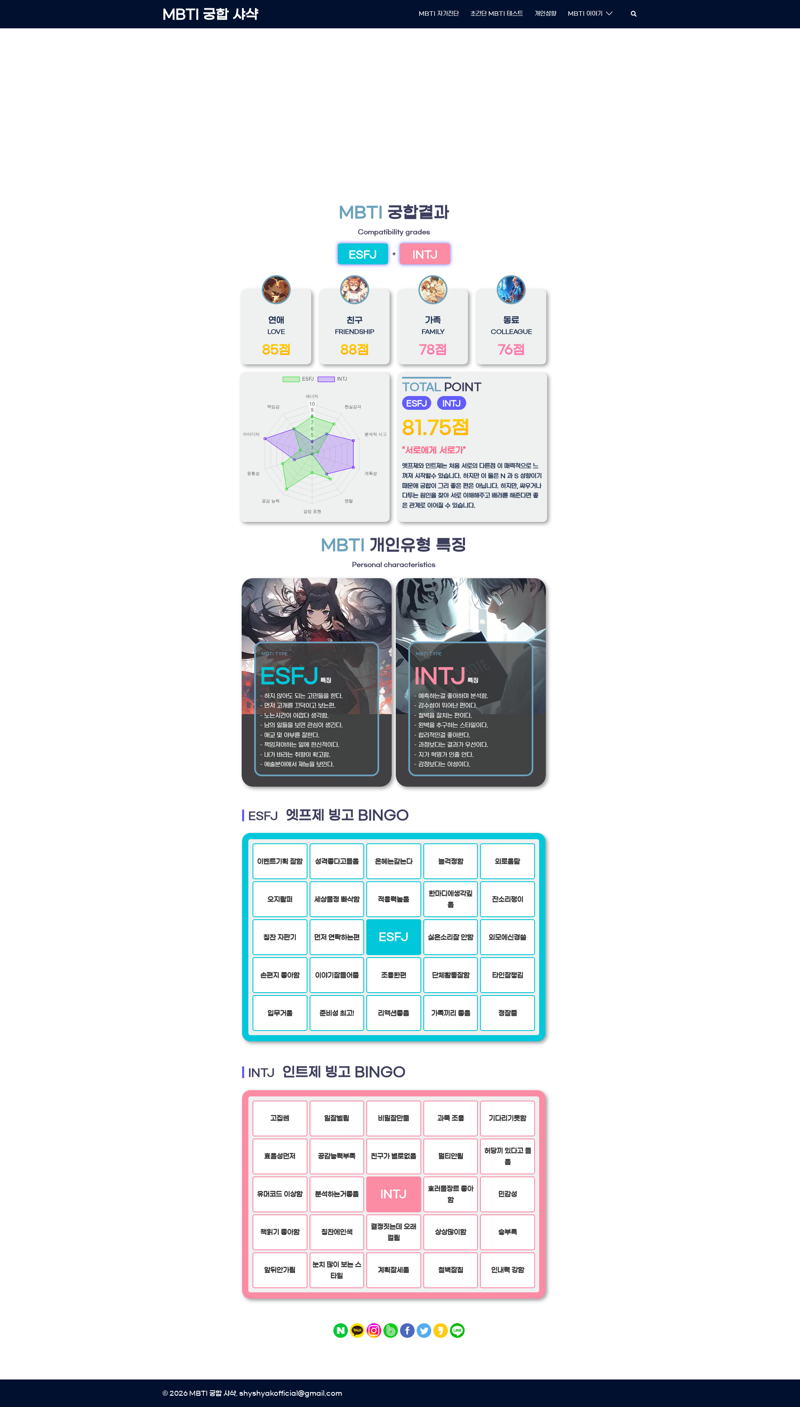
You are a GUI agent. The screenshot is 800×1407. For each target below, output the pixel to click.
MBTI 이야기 (585, 14)
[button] (634, 14)
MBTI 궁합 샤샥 (210, 14)
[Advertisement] (400, 98)
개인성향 (545, 14)
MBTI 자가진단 (439, 14)
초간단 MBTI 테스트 (496, 14)
